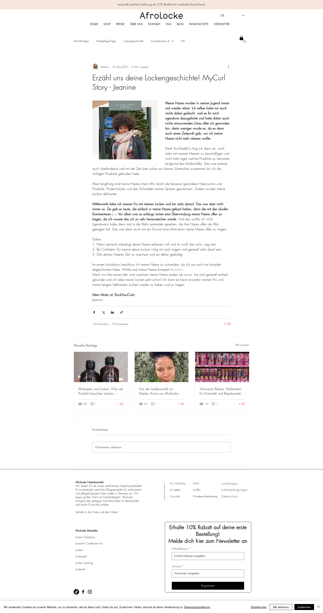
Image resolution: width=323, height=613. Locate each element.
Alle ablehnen (281, 607)
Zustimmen (304, 607)
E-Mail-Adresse (181, 548)
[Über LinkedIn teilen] (112, 312)
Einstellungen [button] (259, 607)
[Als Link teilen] (121, 312)
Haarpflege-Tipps (106, 41)
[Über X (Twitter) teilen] (103, 312)
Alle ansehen (242, 345)
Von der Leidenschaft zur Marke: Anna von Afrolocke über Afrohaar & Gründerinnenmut (158, 391)
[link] (241, 37)
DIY (183, 41)
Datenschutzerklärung (197, 607)
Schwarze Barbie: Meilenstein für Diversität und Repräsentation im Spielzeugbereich (222, 391)
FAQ (196, 483)
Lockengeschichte (134, 41)
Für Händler (178, 483)
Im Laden (175, 490)
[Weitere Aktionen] (228, 66)
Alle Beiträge (81, 41)
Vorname (178, 566)
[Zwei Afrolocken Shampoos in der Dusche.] (101, 367)
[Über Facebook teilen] (94, 312)
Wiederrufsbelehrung (205, 496)
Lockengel (81, 556)
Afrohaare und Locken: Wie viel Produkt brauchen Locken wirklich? (100, 391)
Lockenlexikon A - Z (162, 41)
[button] (244, 41)
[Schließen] (318, 607)
